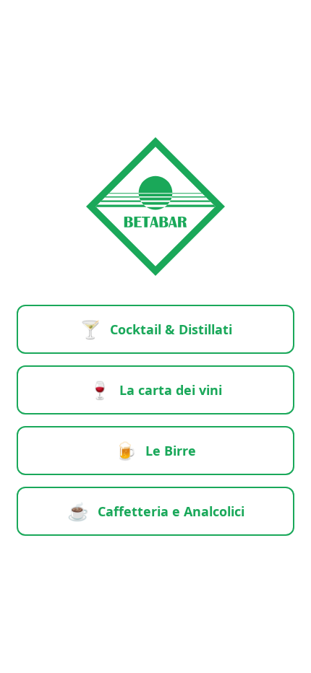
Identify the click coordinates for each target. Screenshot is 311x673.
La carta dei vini (155, 389)
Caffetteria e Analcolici (155, 511)
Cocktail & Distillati (156, 329)
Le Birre (155, 450)
